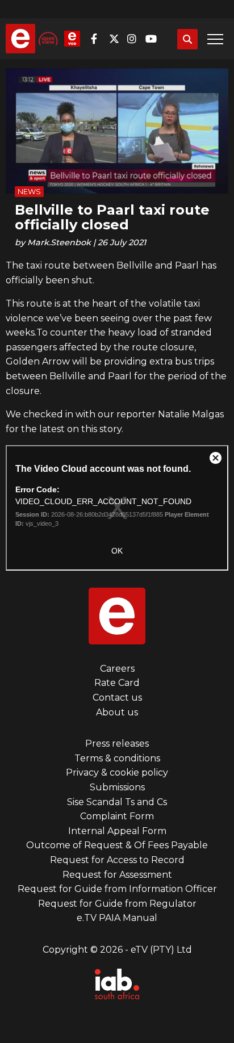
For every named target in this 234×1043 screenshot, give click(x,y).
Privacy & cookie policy (117, 772)
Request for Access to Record (117, 859)
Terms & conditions (117, 758)
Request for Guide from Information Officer (117, 888)
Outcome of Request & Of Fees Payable (117, 845)
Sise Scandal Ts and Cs (117, 802)
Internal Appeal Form (117, 831)
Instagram (135, 38)
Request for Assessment (117, 874)
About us (117, 712)
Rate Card (117, 682)
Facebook (99, 38)
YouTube (153, 38)
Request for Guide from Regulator (117, 903)
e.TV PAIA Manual (117, 917)
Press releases (117, 743)
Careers (117, 668)
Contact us (117, 697)
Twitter (117, 38)
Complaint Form (117, 816)
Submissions (117, 787)
